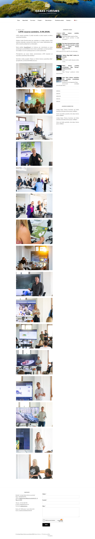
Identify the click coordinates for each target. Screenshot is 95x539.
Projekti (40, 20)
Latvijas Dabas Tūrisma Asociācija (64, 109)
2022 (57, 101)
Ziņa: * (43, 506)
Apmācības (64, 36)
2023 (57, 98)
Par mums (32, 20)
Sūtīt (46, 524)
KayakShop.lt (27, 47)
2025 (57, 93)
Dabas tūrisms (47, 10)
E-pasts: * (44, 500)
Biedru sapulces (71, 36)
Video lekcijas (48, 20)
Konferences (65, 82)
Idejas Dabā (25, 20)
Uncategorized (71, 82)
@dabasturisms (23, 506)
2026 (57, 91)
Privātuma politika (46, 534)
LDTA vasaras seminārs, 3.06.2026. (34, 32)
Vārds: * (44, 494)
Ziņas (18, 20)
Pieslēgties (50, 535)
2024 (57, 96)
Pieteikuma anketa (59, 20)
